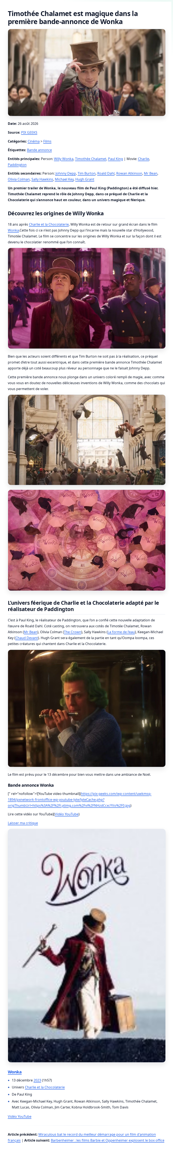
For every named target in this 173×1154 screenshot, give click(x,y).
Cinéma (34, 141)
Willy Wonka (63, 158)
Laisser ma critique (23, 823)
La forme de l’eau (121, 632)
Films (47, 141)
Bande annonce (39, 150)
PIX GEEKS (29, 132)
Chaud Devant (26, 638)
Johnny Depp (65, 173)
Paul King (115, 158)
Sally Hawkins (42, 179)
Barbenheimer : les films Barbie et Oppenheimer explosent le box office (107, 1140)
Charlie (143, 158)
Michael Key (64, 179)
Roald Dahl (106, 173)
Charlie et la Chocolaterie (49, 224)
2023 (37, 1080)
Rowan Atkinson (129, 173)
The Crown (72, 632)
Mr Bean (150, 173)
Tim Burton (87, 173)
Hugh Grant (84, 179)
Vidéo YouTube (66, 814)
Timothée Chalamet (90, 158)
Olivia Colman (19, 179)
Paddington (17, 164)
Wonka (13, 230)
